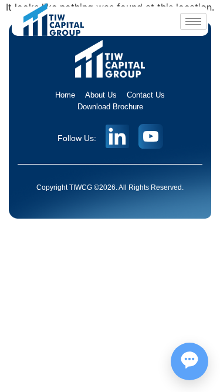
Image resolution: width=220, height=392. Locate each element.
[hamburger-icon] (193, 21)
